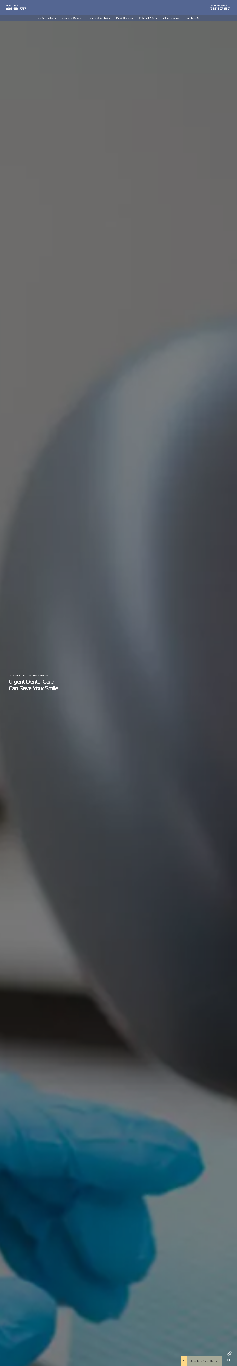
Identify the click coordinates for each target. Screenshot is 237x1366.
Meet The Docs (124, 18)
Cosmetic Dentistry (73, 18)
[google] (229, 1353)
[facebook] (229, 1360)
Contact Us (193, 18)
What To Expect (172, 18)
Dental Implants (47, 18)
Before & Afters (148, 18)
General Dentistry (100, 18)
